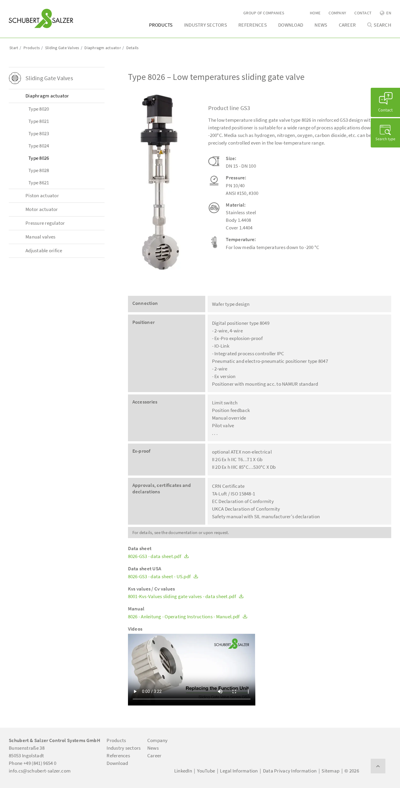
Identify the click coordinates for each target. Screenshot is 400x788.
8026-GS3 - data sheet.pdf (155, 556)
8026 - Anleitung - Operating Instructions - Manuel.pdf (184, 617)
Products (161, 25)
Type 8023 (38, 133)
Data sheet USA (144, 569)
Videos (135, 629)
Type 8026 (38, 158)
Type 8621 (38, 182)
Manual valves (40, 237)
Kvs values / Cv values (151, 589)
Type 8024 (38, 146)
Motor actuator (41, 209)
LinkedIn (183, 771)
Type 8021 (38, 121)
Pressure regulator (45, 223)
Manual (136, 609)
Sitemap (330, 771)
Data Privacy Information (290, 771)
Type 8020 (38, 109)
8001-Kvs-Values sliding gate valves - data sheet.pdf (182, 596)
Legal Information (239, 771)
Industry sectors (205, 25)
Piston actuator (42, 195)
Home (315, 13)
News (320, 25)
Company (337, 13)
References (252, 25)
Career (347, 25)
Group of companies (263, 13)
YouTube (206, 771)
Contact (363, 13)
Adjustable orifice (43, 250)
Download (290, 25)
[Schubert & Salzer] (41, 18)
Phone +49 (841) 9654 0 (32, 763)
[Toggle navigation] (17, 6)
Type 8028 (38, 170)
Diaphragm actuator (47, 95)
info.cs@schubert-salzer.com (40, 771)
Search (382, 25)
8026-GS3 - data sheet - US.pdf (160, 577)
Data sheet (140, 548)
